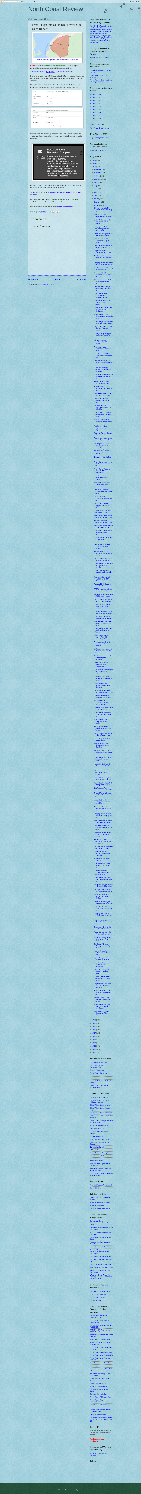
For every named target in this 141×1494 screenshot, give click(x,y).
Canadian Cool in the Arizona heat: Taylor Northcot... (101, 240)
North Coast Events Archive (99, 128)
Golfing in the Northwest (98, 1414)
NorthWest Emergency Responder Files (98, 1066)
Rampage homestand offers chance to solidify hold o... (103, 263)
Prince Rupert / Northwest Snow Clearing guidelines (101, 81)
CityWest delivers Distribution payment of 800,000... (102, 407)
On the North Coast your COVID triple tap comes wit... (103, 915)
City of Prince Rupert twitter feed (101, 1113)
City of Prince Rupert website (100, 1105)
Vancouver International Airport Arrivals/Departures (100, 1169)
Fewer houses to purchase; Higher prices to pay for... (103, 617)
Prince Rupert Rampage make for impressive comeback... (102, 1006)
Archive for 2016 (95, 118)
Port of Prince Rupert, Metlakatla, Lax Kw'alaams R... (101, 664)
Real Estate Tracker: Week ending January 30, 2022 (103, 246)
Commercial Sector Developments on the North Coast (99, 1222)
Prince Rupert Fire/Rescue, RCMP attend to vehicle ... (103, 714)
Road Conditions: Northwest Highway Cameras (99, 1101)
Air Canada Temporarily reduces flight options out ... (103, 484)
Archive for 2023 (95, 97)
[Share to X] (55, 212)
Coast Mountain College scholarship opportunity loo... (102, 288)
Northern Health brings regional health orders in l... (102, 572)
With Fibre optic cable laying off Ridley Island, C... (103, 269)
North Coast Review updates (100, 58)
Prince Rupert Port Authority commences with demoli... (103, 565)
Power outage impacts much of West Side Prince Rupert (101, 637)
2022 (94, 167)
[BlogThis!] (53, 212)
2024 (94, 160)
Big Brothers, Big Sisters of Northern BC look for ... (103, 959)
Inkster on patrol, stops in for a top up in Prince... (102, 382)
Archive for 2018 (95, 112)
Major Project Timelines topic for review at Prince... (102, 477)
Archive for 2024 (95, 94)
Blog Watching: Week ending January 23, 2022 (103, 521)
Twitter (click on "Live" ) (98, 150)
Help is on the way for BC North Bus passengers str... (102, 992)
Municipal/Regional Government (101, 1185)
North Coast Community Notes (100, 1256)
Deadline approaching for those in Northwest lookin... (102, 606)
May (96, 192)
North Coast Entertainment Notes (101, 1291)
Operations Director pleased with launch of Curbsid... (103, 885)
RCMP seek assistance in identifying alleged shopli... (103, 532)
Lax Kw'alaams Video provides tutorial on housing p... (101, 445)
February (97, 202)
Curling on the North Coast (99, 1394)
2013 (94, 1046)
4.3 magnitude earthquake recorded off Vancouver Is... (102, 808)
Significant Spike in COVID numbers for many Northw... (103, 896)
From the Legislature (97, 1205)
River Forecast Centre (97, 1156)
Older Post (81, 279)
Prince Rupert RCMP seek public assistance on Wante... (103, 630)
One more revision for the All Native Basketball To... (103, 928)
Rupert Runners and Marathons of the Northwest (100, 1410)
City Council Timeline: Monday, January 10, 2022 (102, 946)
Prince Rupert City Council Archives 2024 (99, 1086)
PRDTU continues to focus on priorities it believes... (103, 590)
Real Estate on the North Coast (100, 1264)
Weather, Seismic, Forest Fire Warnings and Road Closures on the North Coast (101, 1276)
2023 (94, 163)
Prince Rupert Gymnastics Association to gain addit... (103, 759)
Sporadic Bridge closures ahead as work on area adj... (102, 414)
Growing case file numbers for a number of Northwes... (103, 309)
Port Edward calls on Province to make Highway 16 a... (101, 428)
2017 (94, 1033)
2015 (94, 1039)
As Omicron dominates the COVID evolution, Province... (103, 539)
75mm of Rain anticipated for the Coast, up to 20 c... (103, 691)
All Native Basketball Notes (99, 1386)
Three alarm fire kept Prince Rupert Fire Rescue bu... (103, 526)
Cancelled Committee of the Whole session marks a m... (103, 376)
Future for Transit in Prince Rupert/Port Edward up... (103, 434)
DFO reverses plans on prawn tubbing (102, 739)
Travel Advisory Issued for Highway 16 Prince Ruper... (102, 1013)
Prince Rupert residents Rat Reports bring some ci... (103, 322)
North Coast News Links (98, 1062)
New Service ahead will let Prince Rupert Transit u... (103, 821)
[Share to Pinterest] (59, 212)
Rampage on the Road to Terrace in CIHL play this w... (103, 815)
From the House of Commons (100, 1202)
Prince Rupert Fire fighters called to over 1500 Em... (103, 779)
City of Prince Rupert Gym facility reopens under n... (103, 600)
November (98, 172)
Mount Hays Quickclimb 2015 (100, 1339)
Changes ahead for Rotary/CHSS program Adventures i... (102, 872)
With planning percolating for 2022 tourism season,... (103, 595)
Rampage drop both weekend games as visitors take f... (101, 228)
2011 (94, 1052)
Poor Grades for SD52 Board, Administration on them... (103, 355)
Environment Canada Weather (100, 1139)
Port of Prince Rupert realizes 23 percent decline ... (101, 721)
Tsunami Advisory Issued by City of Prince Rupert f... (103, 795)
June (96, 189)
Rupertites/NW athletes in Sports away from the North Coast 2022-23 (101, 1419)
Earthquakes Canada (97, 1147)
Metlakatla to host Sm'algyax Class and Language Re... (102, 801)
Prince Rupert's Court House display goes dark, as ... (103, 316)
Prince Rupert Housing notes (100, 1078)
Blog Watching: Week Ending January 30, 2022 (103, 251)
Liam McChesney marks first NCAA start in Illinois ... (103, 362)
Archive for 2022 (95, 100)
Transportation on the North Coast (101, 1267)
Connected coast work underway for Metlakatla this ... (103, 678)
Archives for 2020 (96, 106)
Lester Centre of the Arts (98, 1294)
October (97, 176)
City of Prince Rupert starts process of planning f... (103, 234)
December (98, 169)
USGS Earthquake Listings (99, 1150)
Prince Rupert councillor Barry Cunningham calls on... (103, 879)
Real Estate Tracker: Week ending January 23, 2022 (103, 516)
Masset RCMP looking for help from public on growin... (102, 452)
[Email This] (51, 212)
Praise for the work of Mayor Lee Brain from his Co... (103, 922)
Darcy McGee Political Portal (100, 1208)
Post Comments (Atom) (45, 284)
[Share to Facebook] (57, 212)
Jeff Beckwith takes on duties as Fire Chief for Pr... (102, 257)
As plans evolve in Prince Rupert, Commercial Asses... (102, 834)
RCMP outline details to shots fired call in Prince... (103, 216)
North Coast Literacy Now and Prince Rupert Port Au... (102, 335)
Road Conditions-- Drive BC (99, 1097)
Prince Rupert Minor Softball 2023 (101, 1355)
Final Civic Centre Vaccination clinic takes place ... (102, 348)
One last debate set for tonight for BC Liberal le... (103, 696)
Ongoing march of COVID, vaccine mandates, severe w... (103, 985)
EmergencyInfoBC (96, 1136)
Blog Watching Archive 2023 (99, 138)
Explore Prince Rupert (97, 1070)
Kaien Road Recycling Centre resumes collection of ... (101, 964)
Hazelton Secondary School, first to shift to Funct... (102, 952)
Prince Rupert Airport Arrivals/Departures (97, 1160)
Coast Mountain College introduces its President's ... (103, 865)
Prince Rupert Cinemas (98, 1297)
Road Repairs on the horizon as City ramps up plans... (103, 388)
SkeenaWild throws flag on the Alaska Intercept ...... (103, 890)
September (98, 179)
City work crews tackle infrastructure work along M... (103, 209)
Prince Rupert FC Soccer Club (100, 1397)
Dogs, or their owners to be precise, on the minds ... (103, 612)
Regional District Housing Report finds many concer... (102, 546)
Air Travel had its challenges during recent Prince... (103, 847)
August (97, 182)
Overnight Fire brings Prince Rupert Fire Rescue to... (103, 708)
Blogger (81, 1490)
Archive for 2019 (95, 109)
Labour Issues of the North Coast (101, 1247)
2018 (94, 1030)
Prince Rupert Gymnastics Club (101, 1352)
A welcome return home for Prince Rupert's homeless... (103, 657)
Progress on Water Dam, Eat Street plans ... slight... (102, 302)
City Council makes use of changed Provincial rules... (103, 328)
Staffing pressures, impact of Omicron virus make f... (103, 650)
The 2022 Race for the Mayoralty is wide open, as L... (102, 999)
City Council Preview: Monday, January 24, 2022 (102, 505)
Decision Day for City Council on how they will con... (103, 498)
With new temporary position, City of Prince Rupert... (102, 342)
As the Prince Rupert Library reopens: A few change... (102, 685)
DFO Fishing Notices (97, 1128)
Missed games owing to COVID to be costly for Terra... (102, 728)
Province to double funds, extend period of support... (102, 643)
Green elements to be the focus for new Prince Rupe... (102, 939)
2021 (94, 1020)
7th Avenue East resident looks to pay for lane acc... (102, 281)
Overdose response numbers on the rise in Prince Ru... (102, 853)
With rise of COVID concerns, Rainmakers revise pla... (102, 841)
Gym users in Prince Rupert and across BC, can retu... (103, 671)
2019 (94, 1026)
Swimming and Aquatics (98, 1366)
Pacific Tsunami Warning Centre (101, 1153)
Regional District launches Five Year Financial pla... (103, 585)
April (96, 195)
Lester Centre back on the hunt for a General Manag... (102, 221)
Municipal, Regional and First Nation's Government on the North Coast (100, 1251)
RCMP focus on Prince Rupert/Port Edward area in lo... (103, 908)
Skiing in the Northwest (98, 1383)
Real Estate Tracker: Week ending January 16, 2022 (103, 784)
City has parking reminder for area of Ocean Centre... (102, 772)
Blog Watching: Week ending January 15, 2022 (103, 789)
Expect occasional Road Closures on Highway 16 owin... (103, 827)
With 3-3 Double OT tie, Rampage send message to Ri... (103, 752)
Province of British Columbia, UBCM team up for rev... (102, 274)
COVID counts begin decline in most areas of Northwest (102, 369)
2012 (94, 1049)
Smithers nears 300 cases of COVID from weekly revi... (103, 623)
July (96, 186)
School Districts (95, 1188)
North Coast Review (55, 8)
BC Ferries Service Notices (99, 1125)
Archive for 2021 (95, 103)
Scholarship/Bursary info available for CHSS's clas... (102, 579)
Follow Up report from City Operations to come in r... (103, 933)
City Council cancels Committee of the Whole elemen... (103, 491)
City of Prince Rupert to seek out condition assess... (102, 971)
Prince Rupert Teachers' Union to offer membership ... (102, 470)
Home (57, 279)
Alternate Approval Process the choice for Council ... (103, 394)
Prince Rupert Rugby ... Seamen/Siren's (98, 1401)
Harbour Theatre (95, 1300)
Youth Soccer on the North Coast (101, 1363)
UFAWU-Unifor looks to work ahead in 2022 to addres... (102, 978)
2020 (94, 1023)
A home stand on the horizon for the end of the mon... (103, 553)
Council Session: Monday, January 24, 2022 (102, 511)
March (96, 199)
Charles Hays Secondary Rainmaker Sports (98, 1316)
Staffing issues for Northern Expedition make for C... (103, 902)
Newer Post (34, 279)
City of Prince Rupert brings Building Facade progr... (103, 734)
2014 (94, 1043)
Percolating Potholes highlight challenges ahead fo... (101, 745)
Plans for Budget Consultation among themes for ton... (101, 702)
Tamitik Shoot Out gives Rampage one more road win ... (103, 421)
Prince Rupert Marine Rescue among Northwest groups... (101, 295)
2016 (94, 1036)
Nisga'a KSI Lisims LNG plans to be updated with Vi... (103, 766)
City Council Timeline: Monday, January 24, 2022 (102, 400)
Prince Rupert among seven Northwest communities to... (103, 464)
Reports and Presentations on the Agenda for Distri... (103, 439)
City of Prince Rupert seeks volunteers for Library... (103, 559)
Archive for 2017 (95, 115)
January (97, 205)
